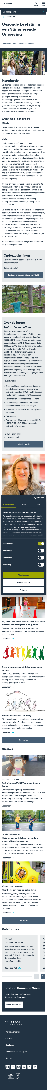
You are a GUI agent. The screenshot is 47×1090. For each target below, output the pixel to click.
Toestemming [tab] (8, 504)
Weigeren (23, 590)
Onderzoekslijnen (17, 255)
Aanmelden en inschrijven (16, 1052)
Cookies (8, 1039)
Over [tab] (38, 504)
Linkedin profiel (23, 444)
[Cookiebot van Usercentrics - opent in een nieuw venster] (34, 498)
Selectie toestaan (23, 582)
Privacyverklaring (12, 1032)
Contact (8, 1058)
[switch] (41, 550)
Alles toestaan (23, 575)
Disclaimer (9, 1045)
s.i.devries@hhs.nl (11, 437)
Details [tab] (23, 504)
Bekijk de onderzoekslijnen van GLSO (23, 275)
